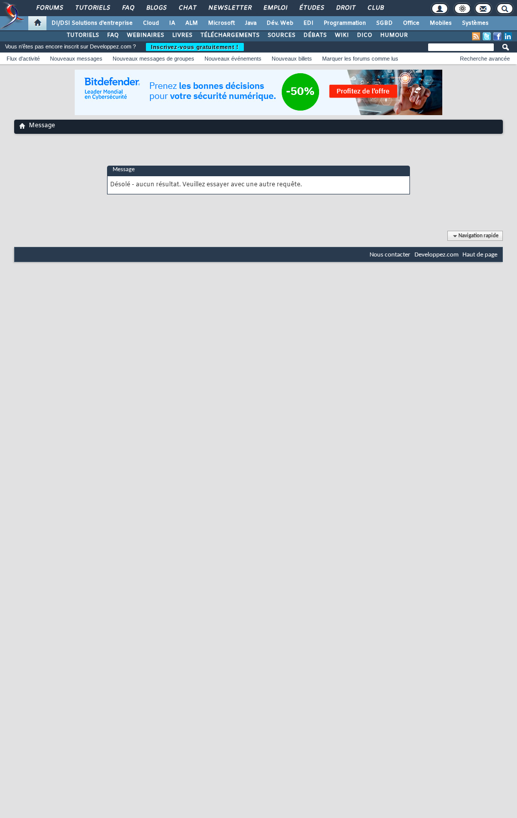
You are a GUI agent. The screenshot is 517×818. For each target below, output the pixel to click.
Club (375, 8)
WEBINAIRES (145, 35)
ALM (191, 23)
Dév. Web (280, 23)
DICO (364, 35)
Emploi (275, 8)
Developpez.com (436, 254)
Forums (49, 8)
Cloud (151, 23)
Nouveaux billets (292, 59)
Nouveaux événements (233, 59)
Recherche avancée (485, 59)
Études (311, 8)
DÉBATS (315, 35)
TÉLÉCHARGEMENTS (230, 35)
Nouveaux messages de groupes (153, 59)
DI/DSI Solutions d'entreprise (92, 23)
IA (172, 23)
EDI (308, 23)
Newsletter (229, 8)
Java (250, 23)
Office (411, 23)
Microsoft (221, 23)
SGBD (384, 23)
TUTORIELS (83, 35)
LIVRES (182, 35)
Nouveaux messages (76, 59)
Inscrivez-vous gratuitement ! (195, 47)
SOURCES (281, 35)
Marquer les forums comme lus (360, 59)
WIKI (342, 35)
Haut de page (479, 254)
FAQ (128, 8)
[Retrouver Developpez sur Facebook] (497, 36)
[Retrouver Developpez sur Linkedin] (508, 36)
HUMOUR (394, 35)
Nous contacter (390, 254)
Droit (345, 8)
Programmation (345, 23)
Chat (187, 8)
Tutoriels (92, 8)
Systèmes (475, 23)
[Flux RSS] (476, 36)
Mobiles (441, 23)
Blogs (156, 8)
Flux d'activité (23, 59)
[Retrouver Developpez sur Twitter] (487, 36)
